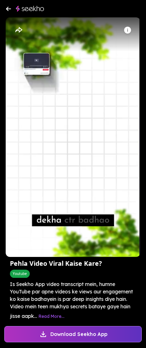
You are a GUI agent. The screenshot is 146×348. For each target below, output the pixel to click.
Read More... (51, 316)
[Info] (127, 30)
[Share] (18, 30)
